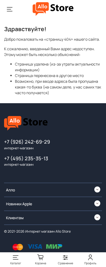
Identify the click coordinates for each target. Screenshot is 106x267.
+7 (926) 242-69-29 (27, 141)
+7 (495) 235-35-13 (26, 158)
